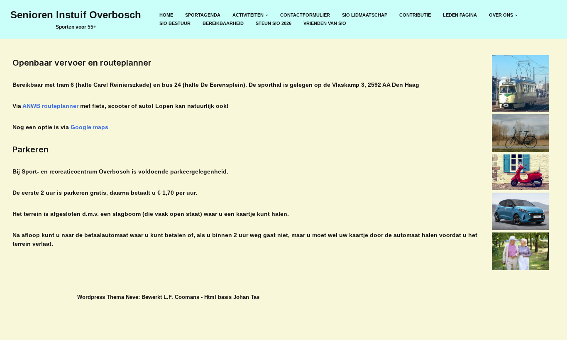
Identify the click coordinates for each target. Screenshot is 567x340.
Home (166, 14)
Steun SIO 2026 (273, 23)
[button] (267, 15)
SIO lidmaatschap (364, 14)
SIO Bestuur (175, 23)
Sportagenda (202, 14)
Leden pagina (460, 14)
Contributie (415, 14)
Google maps (89, 127)
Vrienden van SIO (324, 23)
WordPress (178, 330)
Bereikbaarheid (223, 23)
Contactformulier (305, 14)
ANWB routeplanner (50, 106)
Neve (84, 330)
